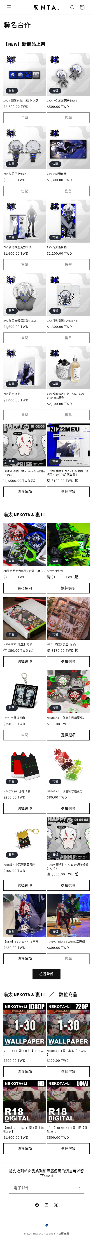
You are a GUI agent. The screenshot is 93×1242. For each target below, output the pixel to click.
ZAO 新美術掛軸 (57, 247)
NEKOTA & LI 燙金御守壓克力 (65, 791)
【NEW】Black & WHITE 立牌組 (66, 941)
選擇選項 (25, 491)
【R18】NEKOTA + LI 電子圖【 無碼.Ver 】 (23, 1129)
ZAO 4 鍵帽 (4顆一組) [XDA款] (21, 100)
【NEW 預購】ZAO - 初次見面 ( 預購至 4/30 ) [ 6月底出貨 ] (67, 473)
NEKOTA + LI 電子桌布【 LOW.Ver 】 (67, 1052)
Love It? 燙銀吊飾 (14, 718)
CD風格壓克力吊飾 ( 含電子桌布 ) (24, 571)
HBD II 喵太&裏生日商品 (62, 644)
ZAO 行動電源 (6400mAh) (62, 320)
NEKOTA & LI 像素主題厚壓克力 (66, 718)
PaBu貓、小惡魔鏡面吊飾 (19, 864)
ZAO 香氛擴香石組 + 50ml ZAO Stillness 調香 (65, 395)
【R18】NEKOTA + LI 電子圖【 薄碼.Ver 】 (67, 1129)
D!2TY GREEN (55, 571)
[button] (9, 7)
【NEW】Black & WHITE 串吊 (21, 941)
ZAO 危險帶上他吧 (14, 174)
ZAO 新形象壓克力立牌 (17, 247)
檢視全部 (46, 974)
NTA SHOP (39, 1233)
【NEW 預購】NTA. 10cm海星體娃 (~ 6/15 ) (24, 473)
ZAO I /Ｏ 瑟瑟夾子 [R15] (62, 100)
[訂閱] (79, 1188)
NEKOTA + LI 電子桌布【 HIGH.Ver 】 (24, 1052)
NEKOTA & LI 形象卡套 (17, 791)
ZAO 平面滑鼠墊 (57, 174)
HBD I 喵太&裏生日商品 (17, 644)
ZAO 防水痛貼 (11, 394)
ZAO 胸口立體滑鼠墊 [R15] (19, 320)
